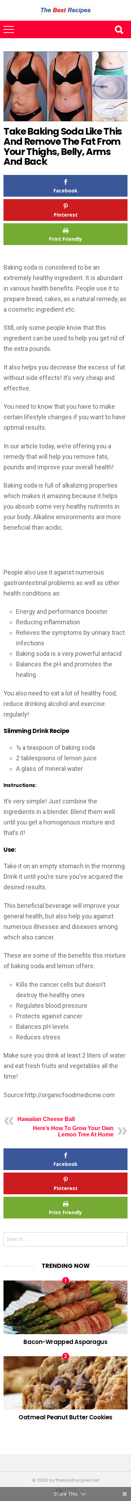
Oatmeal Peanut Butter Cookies (65, 1417)
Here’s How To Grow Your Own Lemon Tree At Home (73, 1131)
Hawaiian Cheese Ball (46, 1119)
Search (119, 29)
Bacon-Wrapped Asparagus (65, 1342)
